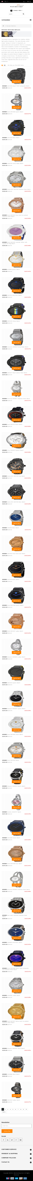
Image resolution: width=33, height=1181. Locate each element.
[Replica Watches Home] (16, 6)
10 (26, 1109)
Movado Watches (11, 26)
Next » (4, 1112)
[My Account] (24, 1)
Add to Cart (16, 81)
